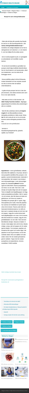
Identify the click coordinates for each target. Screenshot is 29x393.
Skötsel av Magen (12, 12)
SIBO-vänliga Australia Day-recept (11, 272)
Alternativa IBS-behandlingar (11, 304)
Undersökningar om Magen (9, 330)
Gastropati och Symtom (12, 7)
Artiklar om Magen (7, 321)
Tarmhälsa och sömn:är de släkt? (12, 301)
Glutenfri (6, 312)
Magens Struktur (19, 321)
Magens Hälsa (15, 10)
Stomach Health (6, 10)
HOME (2, 7)
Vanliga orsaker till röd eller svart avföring (14, 315)
